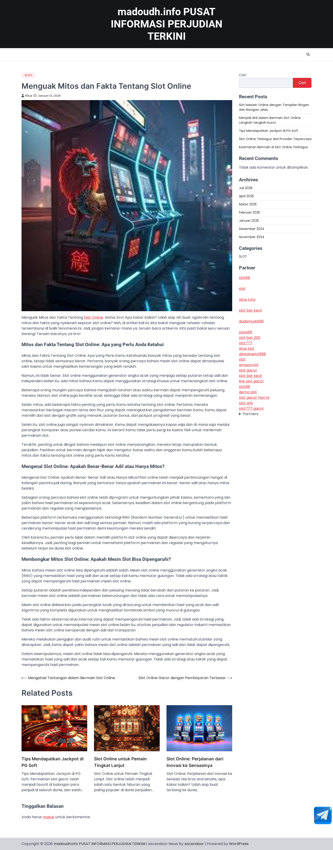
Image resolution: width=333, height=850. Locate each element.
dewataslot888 (252, 354)
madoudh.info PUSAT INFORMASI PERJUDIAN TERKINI (166, 24)
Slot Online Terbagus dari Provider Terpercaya (275, 139)
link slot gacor (251, 381)
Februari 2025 (249, 212)
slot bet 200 (249, 337)
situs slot (246, 348)
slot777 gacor (251, 408)
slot (242, 288)
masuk (48, 817)
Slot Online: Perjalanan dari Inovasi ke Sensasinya (194, 762)
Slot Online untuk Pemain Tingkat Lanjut (120, 762)
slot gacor (248, 370)
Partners (250, 414)
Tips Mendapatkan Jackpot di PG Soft (53, 762)
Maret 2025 (248, 204)
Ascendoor (194, 843)
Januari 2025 (249, 220)
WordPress (239, 843)
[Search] (308, 54)
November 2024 (251, 237)
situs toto (247, 299)
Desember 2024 (251, 229)
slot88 (244, 278)
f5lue (28, 96)
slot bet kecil (250, 310)
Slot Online (93, 317)
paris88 (245, 332)
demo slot (248, 392)
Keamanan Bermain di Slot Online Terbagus (273, 147)
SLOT (28, 75)
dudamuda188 (251, 321)
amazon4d (248, 365)
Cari (242, 75)
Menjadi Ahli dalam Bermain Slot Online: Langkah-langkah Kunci (270, 120)
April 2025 (246, 196)
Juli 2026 (246, 188)
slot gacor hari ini (254, 397)
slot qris (246, 403)
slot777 (245, 343)
